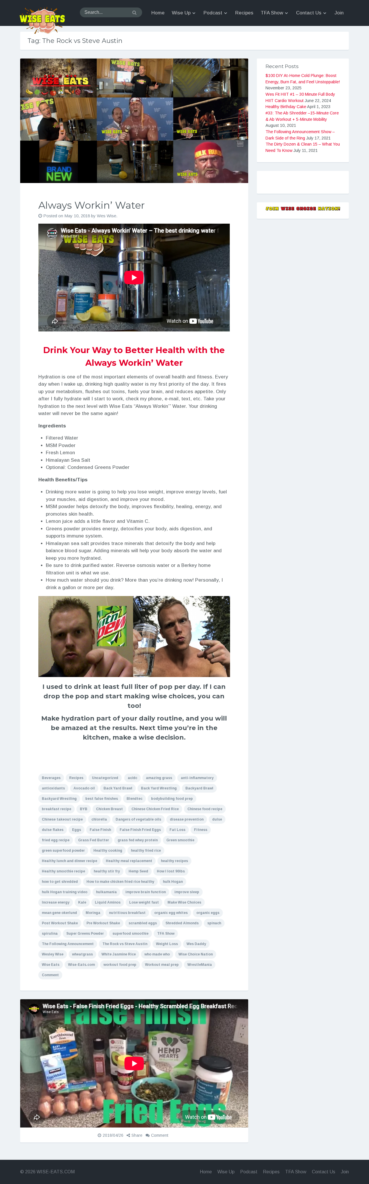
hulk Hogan (173, 882)
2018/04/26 (113, 1135)
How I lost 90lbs (171, 871)
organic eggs (207, 913)
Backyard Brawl (199, 788)
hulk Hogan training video (64, 892)
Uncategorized (105, 778)
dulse (217, 819)
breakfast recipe (56, 809)
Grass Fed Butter (93, 840)
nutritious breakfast (127, 913)
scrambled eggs (143, 923)
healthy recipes (174, 861)
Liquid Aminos (108, 902)
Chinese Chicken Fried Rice (155, 809)
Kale (82, 902)
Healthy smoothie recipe (63, 871)
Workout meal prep (162, 965)
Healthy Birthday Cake (286, 106)
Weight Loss (167, 944)
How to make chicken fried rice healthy (120, 882)
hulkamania (106, 892)
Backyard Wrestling (59, 799)
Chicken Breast (109, 809)
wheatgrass (82, 954)
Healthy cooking (107, 851)
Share (136, 1135)
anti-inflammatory (197, 778)
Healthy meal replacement (129, 861)
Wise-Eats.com (81, 965)
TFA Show (165, 934)
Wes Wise (106, 215)
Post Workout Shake (60, 923)
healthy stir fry (107, 871)
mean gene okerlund (59, 913)
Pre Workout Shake (103, 923)
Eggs (76, 830)
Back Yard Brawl (117, 788)
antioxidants (53, 788)
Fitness (200, 830)
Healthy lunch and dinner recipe (69, 861)
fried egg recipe (55, 840)
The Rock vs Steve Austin (124, 944)
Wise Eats (50, 965)
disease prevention (187, 819)
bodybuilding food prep (172, 799)
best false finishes (101, 799)
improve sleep (186, 892)
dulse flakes (52, 830)
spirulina (50, 934)
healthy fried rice (146, 851)
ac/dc (132, 778)
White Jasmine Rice (118, 954)
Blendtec (134, 799)
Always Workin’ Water (91, 205)
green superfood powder (63, 851)
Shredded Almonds (182, 923)
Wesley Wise (52, 954)
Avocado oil (84, 788)
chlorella (99, 819)
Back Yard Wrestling (159, 788)
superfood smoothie (130, 934)
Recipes (76, 778)
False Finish (100, 830)
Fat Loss (177, 830)
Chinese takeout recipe (62, 819)
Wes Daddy (196, 944)
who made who (157, 954)
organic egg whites (171, 913)
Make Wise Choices (184, 902)
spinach (214, 923)
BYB (83, 809)
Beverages (51, 778)
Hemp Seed (138, 871)
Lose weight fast (144, 902)
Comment (50, 975)
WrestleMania (199, 965)
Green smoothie (180, 840)
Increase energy (55, 902)
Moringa (93, 913)
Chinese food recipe (204, 809)
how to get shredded (60, 882)
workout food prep (119, 965)
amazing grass (159, 778)
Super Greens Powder (85, 934)
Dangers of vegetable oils (138, 819)
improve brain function (145, 892)
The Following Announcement (68, 944)
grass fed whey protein (138, 840)
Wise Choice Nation (195, 954)
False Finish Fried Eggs (140, 830)
